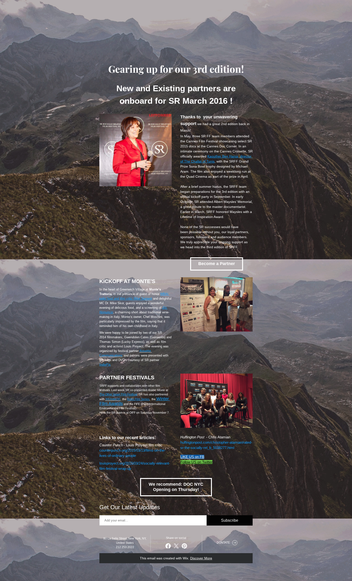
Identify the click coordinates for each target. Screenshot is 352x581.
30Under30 (112, 399)
